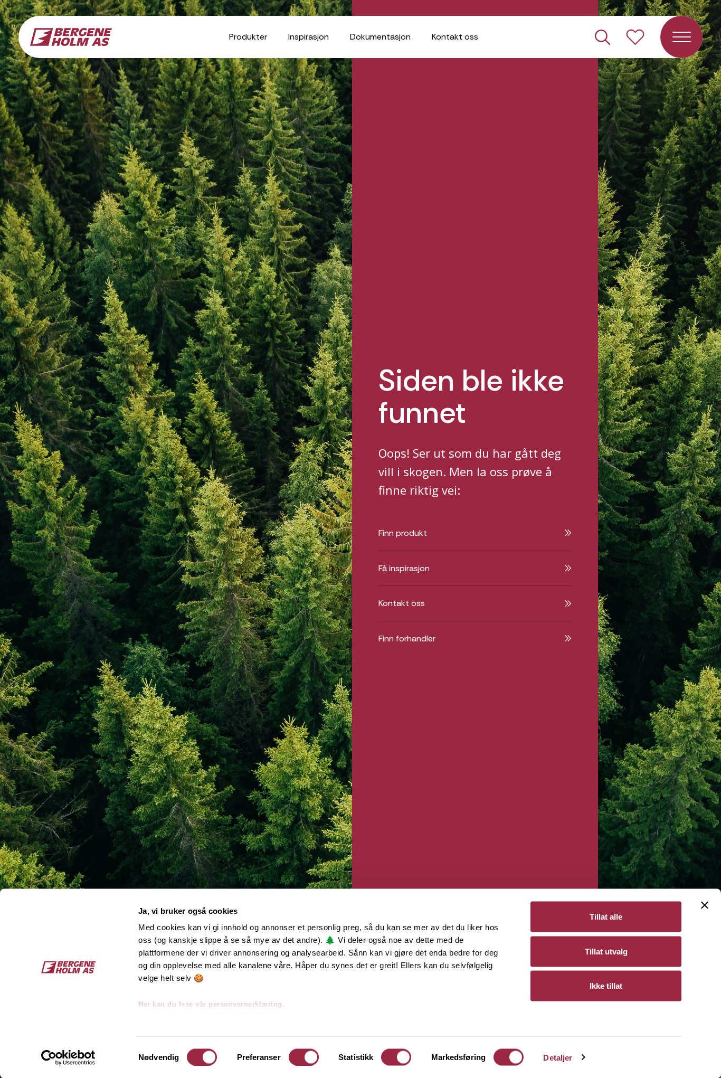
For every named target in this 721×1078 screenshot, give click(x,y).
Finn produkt (402, 532)
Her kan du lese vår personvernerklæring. (211, 1004)
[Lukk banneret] (704, 905)
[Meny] (681, 37)
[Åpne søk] (602, 37)
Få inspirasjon (404, 568)
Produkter (248, 36)
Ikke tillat (606, 985)
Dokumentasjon (380, 36)
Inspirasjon (308, 36)
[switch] (304, 1056)
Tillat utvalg (606, 951)
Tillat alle (606, 916)
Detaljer (557, 1057)
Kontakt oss (455, 36)
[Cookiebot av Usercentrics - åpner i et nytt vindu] (68, 1057)
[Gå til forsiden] (71, 36)
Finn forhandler (406, 638)
